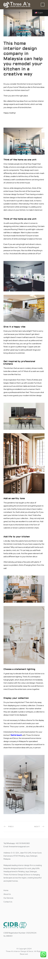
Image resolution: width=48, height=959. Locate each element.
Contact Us (7, 902)
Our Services (8, 898)
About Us (7, 894)
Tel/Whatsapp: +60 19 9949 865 (16, 843)
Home (5, 890)
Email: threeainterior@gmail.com (16, 846)
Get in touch (16, 735)
